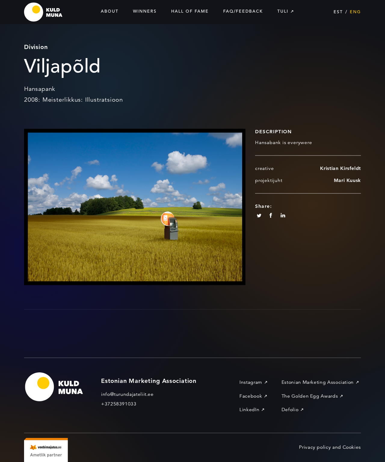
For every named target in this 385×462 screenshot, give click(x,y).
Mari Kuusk (347, 180)
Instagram (250, 382)
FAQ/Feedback (243, 11)
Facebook (250, 396)
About (110, 11)
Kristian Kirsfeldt (340, 168)
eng (355, 11)
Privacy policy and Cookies (330, 447)
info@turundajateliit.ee (127, 394)
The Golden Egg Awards (310, 396)
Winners (145, 11)
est (338, 11)
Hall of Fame (190, 11)
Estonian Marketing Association (318, 382)
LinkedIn (249, 410)
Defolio (290, 410)
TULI (282, 11)
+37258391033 (119, 404)
